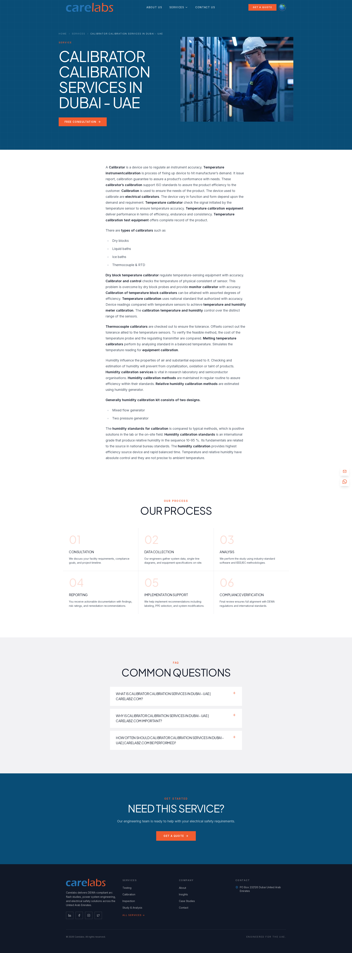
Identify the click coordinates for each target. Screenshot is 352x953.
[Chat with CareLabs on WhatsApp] (344, 481)
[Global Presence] (282, 7)
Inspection (128, 901)
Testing (126, 887)
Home (63, 33)
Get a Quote (262, 7)
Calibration (128, 894)
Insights (183, 894)
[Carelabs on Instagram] (88, 915)
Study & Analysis (132, 907)
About (182, 887)
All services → (133, 915)
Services (176, 7)
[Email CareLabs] (344, 471)
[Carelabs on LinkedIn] (69, 915)
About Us (154, 7)
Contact (183, 907)
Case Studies (187, 901)
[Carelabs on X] (98, 915)
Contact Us (205, 7)
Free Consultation (80, 121)
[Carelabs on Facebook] (79, 915)
